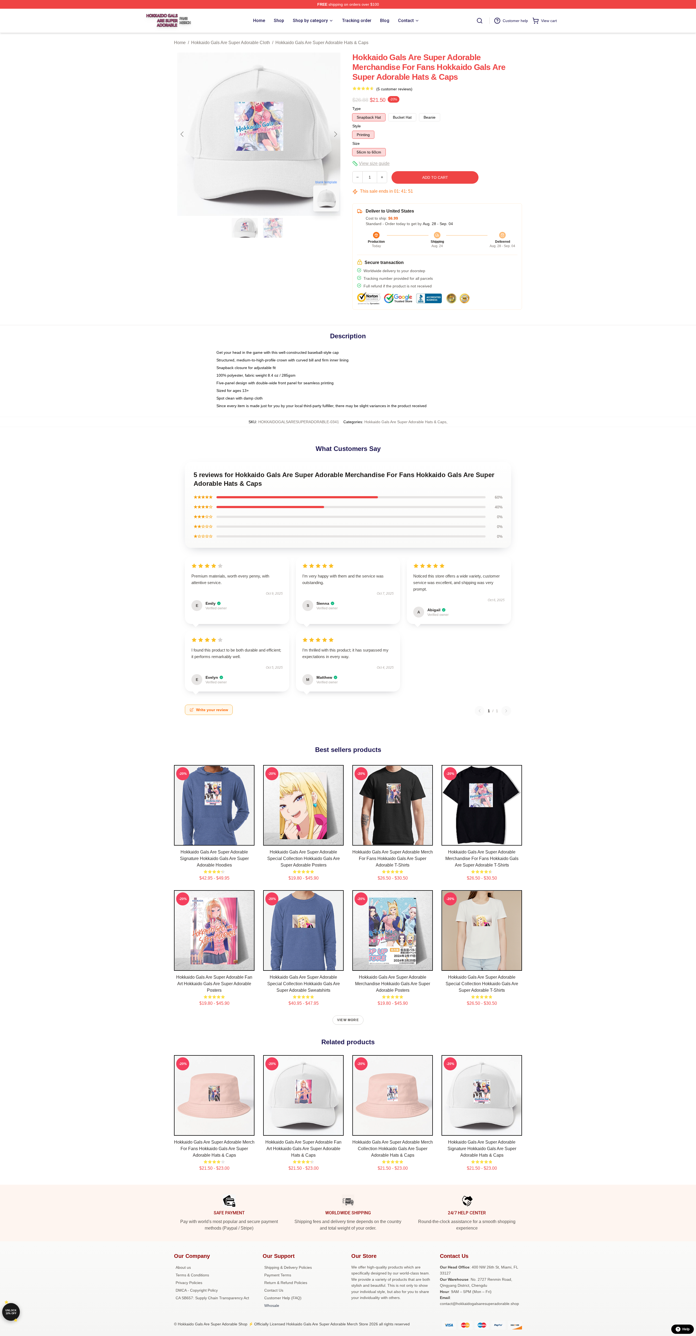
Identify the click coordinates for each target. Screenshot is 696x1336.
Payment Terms (277, 1275)
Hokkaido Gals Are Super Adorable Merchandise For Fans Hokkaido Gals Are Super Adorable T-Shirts (481, 858)
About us (183, 1267)
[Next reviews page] (506, 711)
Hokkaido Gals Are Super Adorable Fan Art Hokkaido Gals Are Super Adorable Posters (214, 984)
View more (348, 1020)
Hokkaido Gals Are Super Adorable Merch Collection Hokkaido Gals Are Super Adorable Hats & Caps (392, 1148)
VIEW (214, 840)
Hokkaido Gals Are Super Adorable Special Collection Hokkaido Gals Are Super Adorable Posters (303, 858)
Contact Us (273, 1290)
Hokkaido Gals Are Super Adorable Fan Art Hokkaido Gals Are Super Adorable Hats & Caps (303, 1148)
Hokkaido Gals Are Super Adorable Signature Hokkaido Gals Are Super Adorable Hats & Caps (482, 1148)
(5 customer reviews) (394, 89)
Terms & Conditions (192, 1275)
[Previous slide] (182, 134)
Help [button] (685, 1329)
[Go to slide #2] (273, 228)
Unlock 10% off (11, 1312)
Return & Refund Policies (285, 1282)
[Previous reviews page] (479, 711)
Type (356, 108)
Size (356, 143)
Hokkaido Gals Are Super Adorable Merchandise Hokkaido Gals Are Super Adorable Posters (392, 984)
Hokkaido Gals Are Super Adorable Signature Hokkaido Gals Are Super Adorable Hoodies (214, 858)
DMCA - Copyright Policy (197, 1290)
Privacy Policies (189, 1282)
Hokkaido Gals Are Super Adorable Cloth (230, 42)
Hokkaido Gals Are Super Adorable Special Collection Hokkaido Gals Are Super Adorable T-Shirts (482, 984)
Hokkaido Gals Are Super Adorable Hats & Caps (321, 42)
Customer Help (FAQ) (283, 1298)
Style (356, 126)
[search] (479, 20)
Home (180, 42)
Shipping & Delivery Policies (288, 1267)
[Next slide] (335, 134)
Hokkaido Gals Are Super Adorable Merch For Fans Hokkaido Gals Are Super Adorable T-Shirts (392, 858)
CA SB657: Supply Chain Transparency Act (212, 1298)
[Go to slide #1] (245, 228)
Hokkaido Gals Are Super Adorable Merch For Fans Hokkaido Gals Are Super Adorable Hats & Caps (214, 1148)
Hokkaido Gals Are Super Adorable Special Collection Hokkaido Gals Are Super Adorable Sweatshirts (303, 984)
